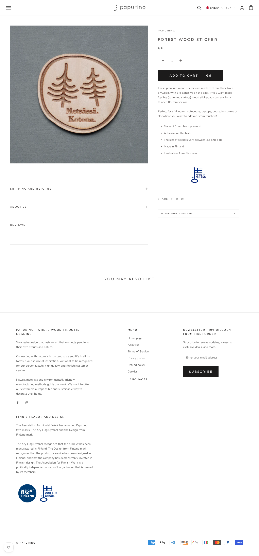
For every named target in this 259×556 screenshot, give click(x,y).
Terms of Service (138, 351)
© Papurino (26, 542)
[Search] (199, 7)
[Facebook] (172, 199)
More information (176, 213)
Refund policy (136, 365)
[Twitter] (177, 199)
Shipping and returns (30, 188)
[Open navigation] (8, 8)
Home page (135, 338)
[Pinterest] (182, 199)
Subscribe (201, 372)
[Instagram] (26, 402)
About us (18, 206)
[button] (215, 7)
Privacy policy (136, 358)
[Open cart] (251, 7)
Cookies (133, 372)
